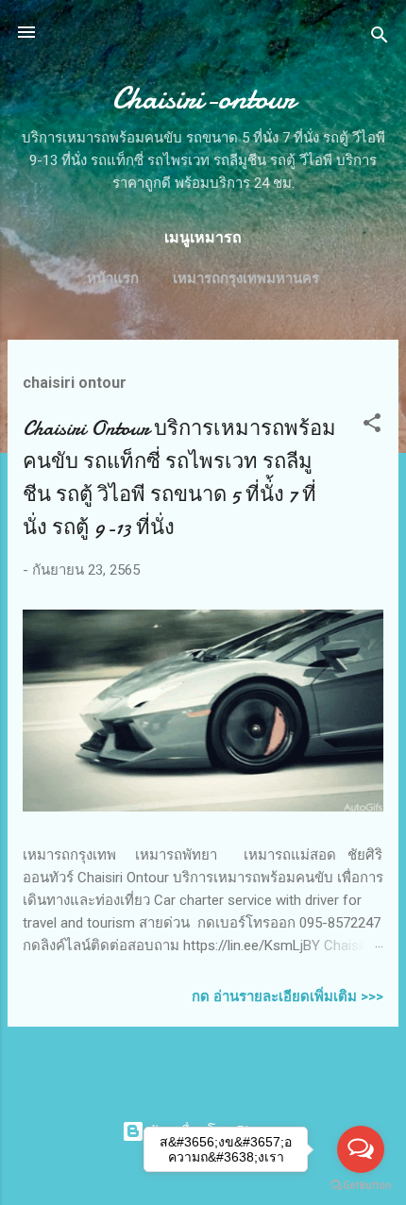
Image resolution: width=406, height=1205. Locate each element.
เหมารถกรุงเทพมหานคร (246, 278)
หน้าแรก (113, 278)
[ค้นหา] (379, 38)
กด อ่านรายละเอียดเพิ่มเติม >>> (287, 996)
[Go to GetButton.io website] (360, 1186)
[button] (372, 426)
